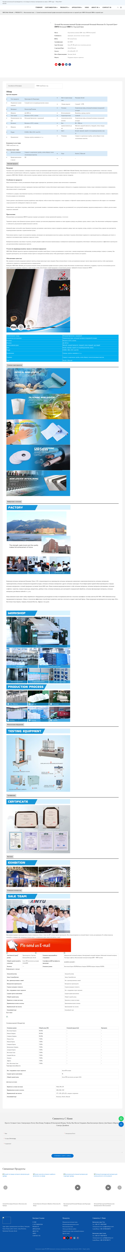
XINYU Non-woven (8, 12)
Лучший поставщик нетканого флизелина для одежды (76, 1204)
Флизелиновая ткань (29, 12)
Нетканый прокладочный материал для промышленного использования (43, 1204)
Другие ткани (66, 1233)
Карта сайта (86, 1249)
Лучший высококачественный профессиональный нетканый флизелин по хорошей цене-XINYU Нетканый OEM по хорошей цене (69, 12)
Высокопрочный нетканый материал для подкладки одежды (16, 1204)
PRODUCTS (18, 12)
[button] (5, 1188)
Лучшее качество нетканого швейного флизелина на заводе (107, 1204)
